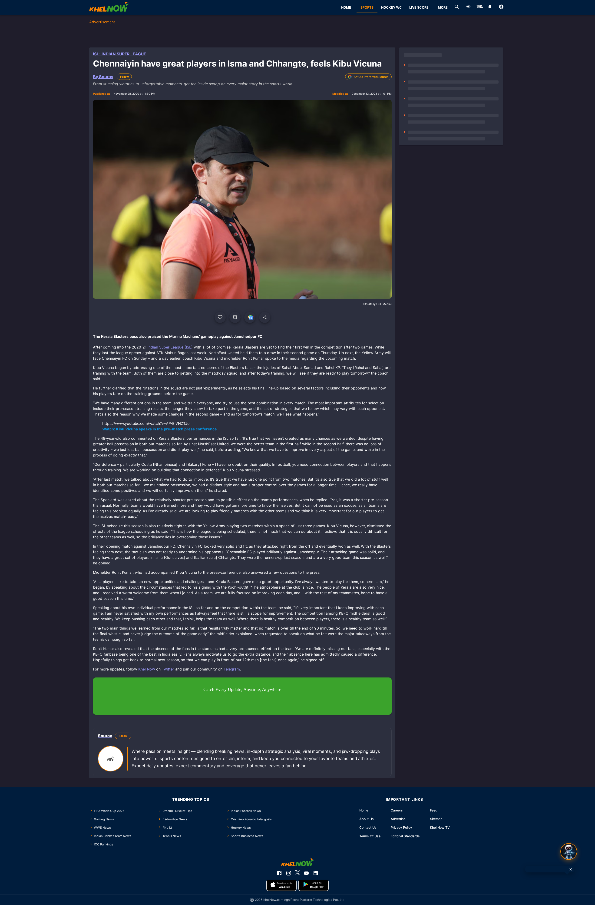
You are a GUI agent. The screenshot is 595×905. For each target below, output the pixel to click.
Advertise (398, 819)
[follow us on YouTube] (306, 873)
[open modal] (568, 851)
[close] (571, 869)
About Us (366, 819)
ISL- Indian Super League (119, 54)
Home (363, 810)
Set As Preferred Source (371, 77)
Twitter (168, 669)
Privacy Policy (401, 827)
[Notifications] (489, 7)
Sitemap (436, 819)
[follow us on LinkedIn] (315, 873)
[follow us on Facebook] (279, 873)
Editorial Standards (405, 836)
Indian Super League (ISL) (170, 347)
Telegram (232, 669)
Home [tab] (346, 7)
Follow (124, 76)
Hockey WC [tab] (391, 7)
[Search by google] (456, 7)
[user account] (501, 7)
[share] (264, 317)
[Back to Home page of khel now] (109, 7)
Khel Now (146, 669)
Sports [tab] (367, 7)
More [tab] (443, 7)
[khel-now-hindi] (479, 7)
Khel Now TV (440, 827)
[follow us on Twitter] (297, 873)
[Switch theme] (468, 7)
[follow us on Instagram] (288, 873)
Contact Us (368, 827)
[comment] (235, 317)
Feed (433, 810)
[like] (220, 317)
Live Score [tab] (419, 7)
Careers (397, 810)
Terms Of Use (369, 836)
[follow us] (249, 317)
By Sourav (103, 76)
